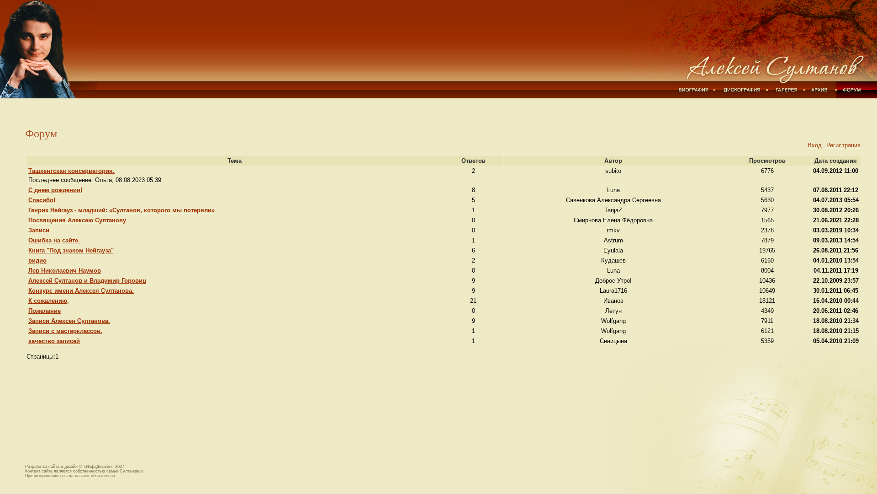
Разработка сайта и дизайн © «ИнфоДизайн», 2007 (74, 466)
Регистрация (843, 145)
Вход (815, 145)
